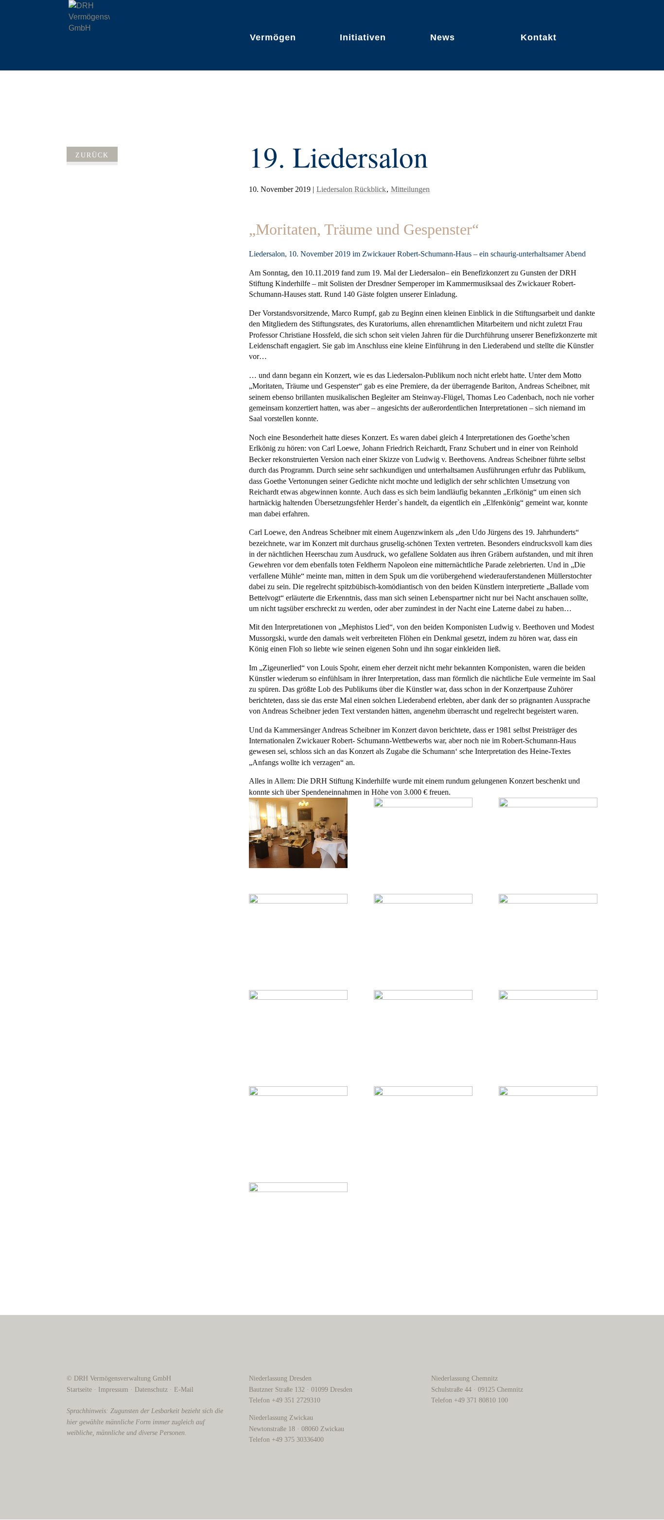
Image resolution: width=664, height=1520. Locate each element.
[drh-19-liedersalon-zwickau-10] (298, 1121)
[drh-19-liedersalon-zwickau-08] (423, 1025)
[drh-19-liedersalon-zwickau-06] (548, 929)
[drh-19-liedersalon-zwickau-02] (423, 833)
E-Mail (183, 1389)
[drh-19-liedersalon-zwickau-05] (423, 929)
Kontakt (539, 37)
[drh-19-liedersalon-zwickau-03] (548, 833)
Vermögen (273, 37)
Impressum (113, 1389)
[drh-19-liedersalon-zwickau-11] (423, 1121)
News (442, 37)
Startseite (79, 1389)
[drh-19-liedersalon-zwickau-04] (298, 929)
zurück (92, 155)
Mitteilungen (410, 189)
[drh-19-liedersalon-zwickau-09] (548, 1025)
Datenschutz (151, 1389)
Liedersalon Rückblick (351, 189)
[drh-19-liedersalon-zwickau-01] (298, 833)
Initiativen (363, 37)
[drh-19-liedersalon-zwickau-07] (298, 1025)
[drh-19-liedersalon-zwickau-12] (548, 1121)
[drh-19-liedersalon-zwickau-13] (298, 1217)
